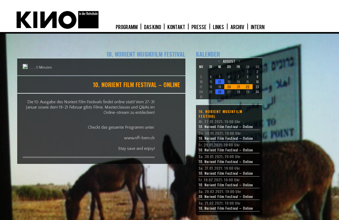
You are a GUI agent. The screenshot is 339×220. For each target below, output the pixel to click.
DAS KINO (153, 27)
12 (219, 81)
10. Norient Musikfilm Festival (220, 114)
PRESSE (199, 27)
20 (229, 86)
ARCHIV (237, 27)
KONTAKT (176, 27)
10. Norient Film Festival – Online (226, 126)
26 (219, 91)
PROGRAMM (127, 27)
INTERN (258, 27)
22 (247, 86)
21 (238, 86)
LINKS (219, 27)
